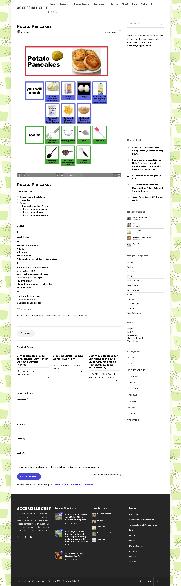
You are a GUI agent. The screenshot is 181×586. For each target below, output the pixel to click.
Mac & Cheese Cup (140, 217)
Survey (114, 4)
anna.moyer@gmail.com (139, 45)
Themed (131, 308)
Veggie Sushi (137, 244)
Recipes (63, 4)
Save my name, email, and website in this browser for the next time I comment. (59, 467)
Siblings (131, 414)
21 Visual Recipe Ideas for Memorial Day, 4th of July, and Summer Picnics (147, 188)
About (125, 4)
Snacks (39, 315)
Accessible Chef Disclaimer (141, 519)
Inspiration (133, 389)
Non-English (133, 290)
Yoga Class (137, 230)
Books (130, 357)
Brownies (136, 224)
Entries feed (133, 335)
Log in (130, 332)
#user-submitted (78, 315)
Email (20, 439)
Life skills (132, 395)
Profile (144, 4)
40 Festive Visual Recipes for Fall (147, 177)
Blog (134, 4)
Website (21, 453)
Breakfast (131, 262)
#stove (66, 315)
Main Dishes (23, 315)
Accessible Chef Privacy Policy (143, 525)
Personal (132, 401)
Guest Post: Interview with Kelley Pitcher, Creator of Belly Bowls (147, 150)
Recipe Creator (82, 4)
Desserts (131, 271)
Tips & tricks (110, 377)
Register (131, 328)
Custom (25, 32)
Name (20, 424)
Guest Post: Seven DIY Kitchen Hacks (147, 198)
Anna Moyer (72, 523)
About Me (133, 514)
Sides (32, 315)
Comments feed (135, 338)
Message (22, 399)
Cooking (24, 371)
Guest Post (133, 382)
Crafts (130, 267)
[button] (120, 31)
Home (53, 4)
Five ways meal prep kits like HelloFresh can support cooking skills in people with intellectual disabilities (146, 165)
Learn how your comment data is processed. (74, 485)
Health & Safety (134, 281)
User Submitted (52, 315)
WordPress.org (134, 341)
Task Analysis (133, 304)
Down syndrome (136, 370)
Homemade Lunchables (142, 237)
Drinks (130, 276)
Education (35, 371)
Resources (99, 4)
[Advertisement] (145, 93)
